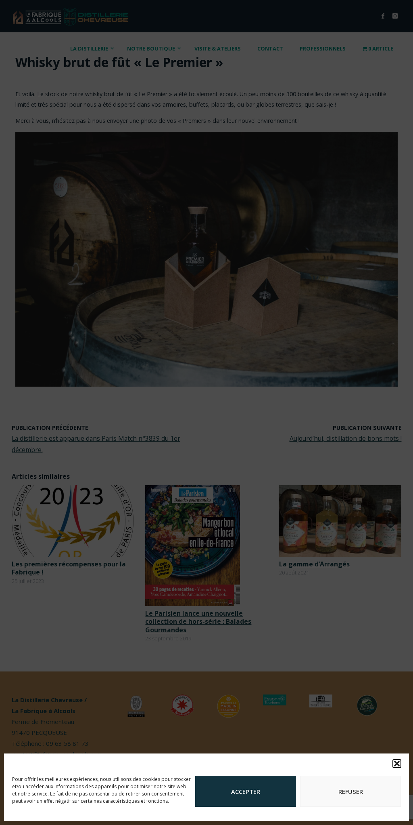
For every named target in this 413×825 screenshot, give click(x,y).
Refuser (350, 791)
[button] (397, 764)
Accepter (245, 791)
